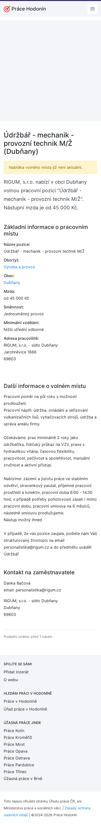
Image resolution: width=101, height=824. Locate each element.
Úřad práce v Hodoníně (25, 709)
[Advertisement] (50, 71)
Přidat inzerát (16, 671)
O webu (11, 679)
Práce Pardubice (19, 764)
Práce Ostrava (17, 758)
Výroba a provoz (19, 266)
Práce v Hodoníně (20, 701)
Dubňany (12, 282)
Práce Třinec (15, 771)
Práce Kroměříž (18, 737)
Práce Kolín (14, 730)
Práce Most (14, 744)
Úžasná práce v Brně (23, 778)
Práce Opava (15, 751)
